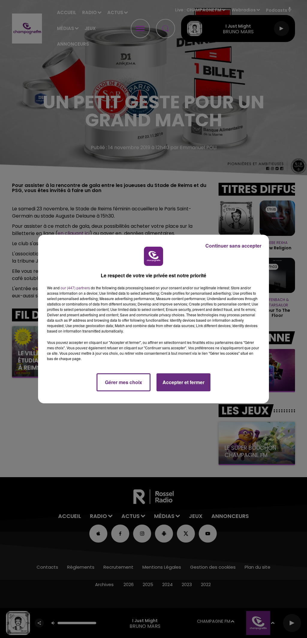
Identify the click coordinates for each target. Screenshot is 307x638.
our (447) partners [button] (75, 287)
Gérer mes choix (123, 382)
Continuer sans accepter (233, 245)
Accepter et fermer (183, 382)
